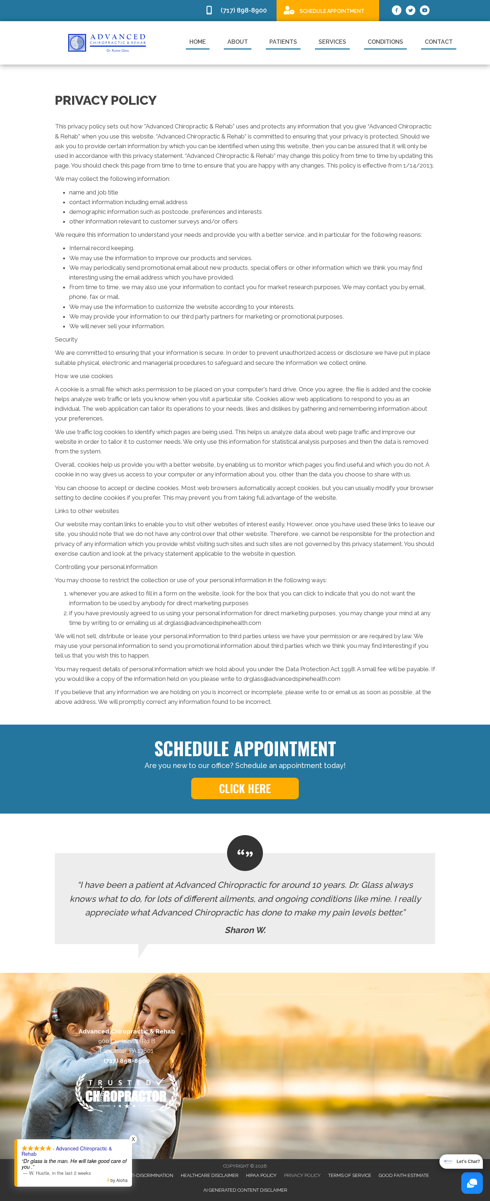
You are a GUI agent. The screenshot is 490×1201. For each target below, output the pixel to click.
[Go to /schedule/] (328, 10)
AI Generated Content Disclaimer (245, 1190)
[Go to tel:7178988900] (237, 10)
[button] (245, 788)
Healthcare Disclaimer (210, 1175)
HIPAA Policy (261, 1175)
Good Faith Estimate (404, 1175)
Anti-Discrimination (148, 1175)
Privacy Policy (302, 1175)
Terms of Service (349, 1175)
